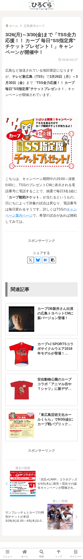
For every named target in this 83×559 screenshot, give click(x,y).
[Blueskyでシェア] (38, 260)
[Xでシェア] (30, 260)
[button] (53, 260)
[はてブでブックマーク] (45, 260)
